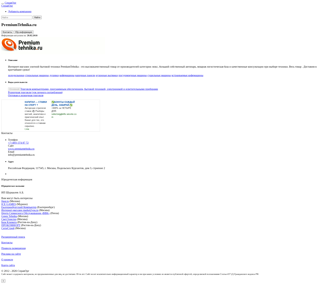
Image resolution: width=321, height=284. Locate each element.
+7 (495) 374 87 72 (18, 142)
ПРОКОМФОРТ (10, 225)
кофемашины (67, 75)
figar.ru (5, 201)
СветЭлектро (8, 219)
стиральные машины (37, 75)
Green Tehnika (9, 216)
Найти (37, 17)
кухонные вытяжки (107, 75)
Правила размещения (13, 248)
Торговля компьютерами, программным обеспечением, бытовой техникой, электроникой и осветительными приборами (89, 89)
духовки (54, 75)
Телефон (13, 139)
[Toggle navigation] (2, 3)
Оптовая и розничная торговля (25, 95)
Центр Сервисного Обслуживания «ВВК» (25, 213)
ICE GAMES (8, 204)
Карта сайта (8, 265)
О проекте (7, 259)
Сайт (11, 145)
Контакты (7, 32)
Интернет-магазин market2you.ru (19, 210)
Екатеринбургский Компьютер (18, 207)
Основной (14, 89)
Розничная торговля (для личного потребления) (35, 92)
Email (11, 151)
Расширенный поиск (13, 236)
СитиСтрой (8, 228)
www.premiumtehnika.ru (21, 148)
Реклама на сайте (11, 253)
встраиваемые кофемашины (187, 75)
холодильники (16, 75)
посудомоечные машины (133, 75)
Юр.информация (23, 32)
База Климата (9, 222)
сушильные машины (159, 75)
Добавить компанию (19, 11)
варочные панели (85, 75)
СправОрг (10, 2)
